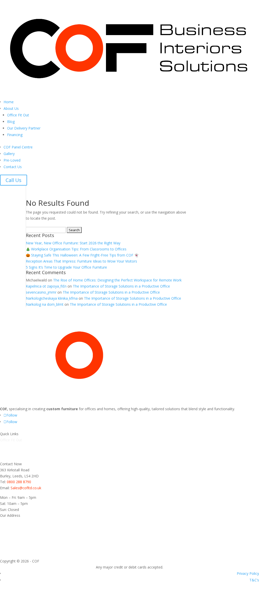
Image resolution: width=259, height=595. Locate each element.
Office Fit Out (18, 115)
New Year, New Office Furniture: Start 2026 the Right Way (73, 243)
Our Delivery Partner (23, 128)
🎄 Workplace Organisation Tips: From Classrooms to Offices (76, 249)
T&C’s (254, 580)
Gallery (9, 153)
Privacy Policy (248, 573)
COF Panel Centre (18, 147)
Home (9, 101)
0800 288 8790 (19, 481)
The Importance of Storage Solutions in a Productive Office (121, 286)
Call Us (13, 180)
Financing (15, 134)
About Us (11, 108)
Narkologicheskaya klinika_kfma (52, 298)
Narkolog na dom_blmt (44, 304)
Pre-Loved (12, 160)
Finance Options (13, 457)
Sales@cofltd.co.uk (26, 487)
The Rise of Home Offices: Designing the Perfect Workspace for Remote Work (117, 280)
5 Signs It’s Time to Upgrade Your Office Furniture (66, 267)
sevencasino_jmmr (41, 292)
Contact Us (13, 166)
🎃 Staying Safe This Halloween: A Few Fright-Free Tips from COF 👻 (82, 255)
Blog (11, 121)
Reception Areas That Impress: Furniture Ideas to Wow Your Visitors (81, 261)
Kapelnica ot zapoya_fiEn (46, 286)
